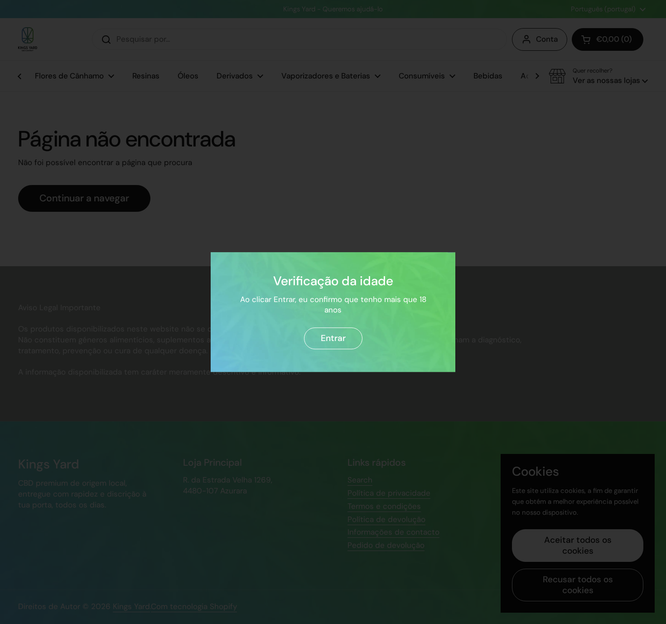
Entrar (333, 338)
